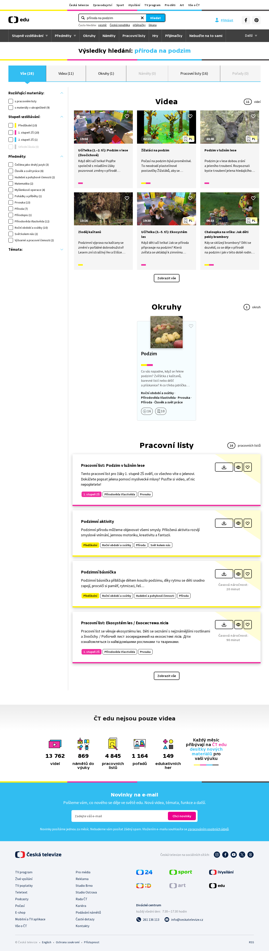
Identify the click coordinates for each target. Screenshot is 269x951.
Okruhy (89, 36)
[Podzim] (166, 370)
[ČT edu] (18, 21)
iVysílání (134, 5)
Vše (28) (27, 73)
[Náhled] (238, 467)
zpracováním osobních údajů (208, 829)
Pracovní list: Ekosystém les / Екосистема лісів (125, 622)
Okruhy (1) (106, 73)
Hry (155, 36)
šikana (153, 25)
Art (182, 5)
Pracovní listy (134, 36)
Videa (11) (66, 73)
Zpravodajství (102, 5)
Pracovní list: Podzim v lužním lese (113, 465)
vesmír (102, 25)
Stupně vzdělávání (27, 36)
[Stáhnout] (224, 467)
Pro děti (170, 5)
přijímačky (139, 25)
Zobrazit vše (166, 278)
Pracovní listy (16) (194, 73)
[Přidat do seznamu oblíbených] (127, 116)
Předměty (63, 36)
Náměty (109, 36)
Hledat (155, 18)
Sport (120, 5)
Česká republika (120, 25)
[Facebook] (246, 20)
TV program (152, 5)
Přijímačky (173, 36)
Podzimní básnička (98, 572)
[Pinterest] (256, 20)
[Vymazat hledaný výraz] (142, 18)
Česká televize (79, 5)
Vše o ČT (194, 5)
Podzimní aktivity (97, 521)
